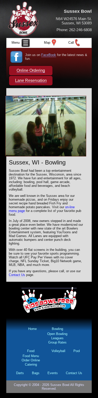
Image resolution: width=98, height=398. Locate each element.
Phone (62, 30)
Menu (16, 42)
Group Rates (57, 342)
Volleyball (58, 351)
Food (30, 351)
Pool (76, 351)
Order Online (31, 360)
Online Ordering (31, 70)
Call (71, 42)
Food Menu (31, 356)
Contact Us (17, 275)
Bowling (57, 329)
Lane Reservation (31, 80)
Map (47, 42)
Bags (35, 373)
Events (52, 373)
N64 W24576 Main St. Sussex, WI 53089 (74, 21)
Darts (20, 373)
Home (32, 329)
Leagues (57, 338)
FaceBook (48, 55)
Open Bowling (57, 334)
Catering (31, 364)
